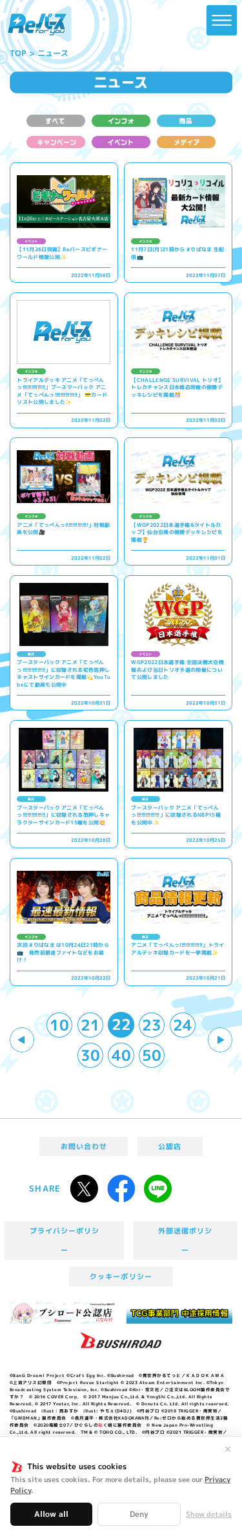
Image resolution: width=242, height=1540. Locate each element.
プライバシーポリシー (65, 1240)
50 (151, 1055)
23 (151, 1025)
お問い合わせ (84, 1146)
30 (90, 1055)
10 (59, 1025)
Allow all (51, 1513)
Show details (209, 1514)
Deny (139, 1513)
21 (90, 1025)
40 (121, 1055)
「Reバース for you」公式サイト (37, 24)
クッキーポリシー (121, 1276)
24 (182, 1025)
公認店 (169, 1146)
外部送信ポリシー (185, 1240)
